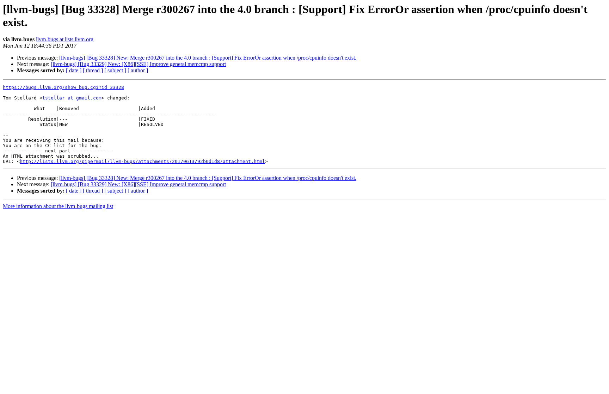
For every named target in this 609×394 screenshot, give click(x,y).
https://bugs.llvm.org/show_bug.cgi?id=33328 (63, 87)
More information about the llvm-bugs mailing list (58, 206)
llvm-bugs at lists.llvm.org (64, 39)
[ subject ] (115, 70)
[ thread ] (93, 70)
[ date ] (73, 70)
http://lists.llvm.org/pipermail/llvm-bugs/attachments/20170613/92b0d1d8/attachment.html (142, 161)
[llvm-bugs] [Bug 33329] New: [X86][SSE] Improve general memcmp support (138, 64)
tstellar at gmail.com (72, 98)
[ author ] (138, 70)
